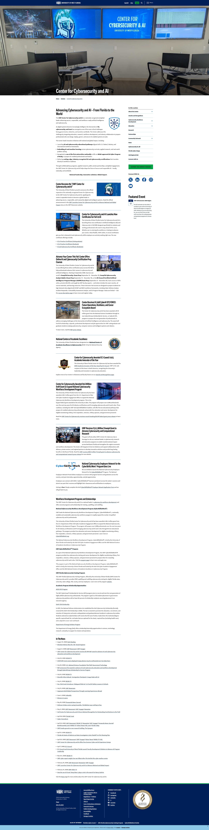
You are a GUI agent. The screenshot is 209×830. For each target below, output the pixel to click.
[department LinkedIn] (137, 180)
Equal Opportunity (89, 799)
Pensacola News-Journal (73, 702)
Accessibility (87, 811)
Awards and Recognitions (136, 115)
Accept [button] (118, 827)
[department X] (131, 180)
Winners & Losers (62, 698)
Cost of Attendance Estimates (92, 804)
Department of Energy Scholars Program (68, 624)
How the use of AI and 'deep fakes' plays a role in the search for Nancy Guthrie (80, 772)
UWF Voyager (81, 649)
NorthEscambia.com (63, 725)
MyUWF (126, 3)
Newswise (87, 709)
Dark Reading (72, 642)
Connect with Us (133, 159)
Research (131, 130)
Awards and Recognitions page (105, 374)
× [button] (207, 826)
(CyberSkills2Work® (100, 508)
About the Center (133, 111)
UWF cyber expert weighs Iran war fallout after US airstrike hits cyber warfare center (82, 758)
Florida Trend (70, 716)
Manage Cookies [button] (126, 827)
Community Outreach (135, 138)
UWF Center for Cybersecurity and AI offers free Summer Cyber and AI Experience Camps (84, 742)
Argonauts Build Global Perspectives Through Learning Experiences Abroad (79, 691)
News (130, 142)
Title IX (86, 801)
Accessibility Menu (89, 790)
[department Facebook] (144, 180)
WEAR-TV (69, 658)
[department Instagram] (151, 180)
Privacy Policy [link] (110, 827)
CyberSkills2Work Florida (132, 822)
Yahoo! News (80, 725)
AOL (101, 739)
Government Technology (99, 665)
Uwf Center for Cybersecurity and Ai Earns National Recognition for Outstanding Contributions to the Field (88, 712)
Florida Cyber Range (134, 151)
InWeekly (68, 695)
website (109, 581)
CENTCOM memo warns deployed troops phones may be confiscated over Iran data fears (83, 661)
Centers (63, 98)
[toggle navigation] (152, 111)
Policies (94, 796)
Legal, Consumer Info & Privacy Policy (90, 793)
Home (57, 98)
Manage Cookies (88, 816)
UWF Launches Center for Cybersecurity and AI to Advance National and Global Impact (83, 765)
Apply (137, 3)
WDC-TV (74, 769)
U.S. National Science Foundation (76, 665)
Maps (57, 802)
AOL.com (88, 725)
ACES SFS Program (62, 589)
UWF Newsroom (71, 649)
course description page (65, 293)
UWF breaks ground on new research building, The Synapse (74, 728)
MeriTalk (89, 665)
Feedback (86, 813)
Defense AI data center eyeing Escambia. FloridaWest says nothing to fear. (79, 705)
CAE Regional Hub (133, 155)
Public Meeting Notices (90, 809)
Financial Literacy (89, 806)
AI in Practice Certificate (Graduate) (68, 244)
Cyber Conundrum (62, 719)
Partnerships (132, 134)
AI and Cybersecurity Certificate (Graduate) (70, 247)
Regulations (87, 796)
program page (85, 560)
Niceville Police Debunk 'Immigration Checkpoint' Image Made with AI (78, 677)
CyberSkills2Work (97, 472)
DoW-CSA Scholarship (62, 604)
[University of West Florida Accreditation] (142, 799)
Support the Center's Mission (141, 167)
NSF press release (75, 330)
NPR (70, 769)
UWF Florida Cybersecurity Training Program (70, 573)
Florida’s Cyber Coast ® (89, 822)
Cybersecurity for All (134, 146)
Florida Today (95, 725)
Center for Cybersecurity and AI (74, 98)
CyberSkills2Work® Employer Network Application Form (97, 487)
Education (131, 126)
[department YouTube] (131, 186)
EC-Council (68, 746)
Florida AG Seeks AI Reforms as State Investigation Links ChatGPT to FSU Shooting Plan (83, 735)
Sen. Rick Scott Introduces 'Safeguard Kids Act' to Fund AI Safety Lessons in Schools (82, 684)
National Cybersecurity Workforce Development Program (75, 508)
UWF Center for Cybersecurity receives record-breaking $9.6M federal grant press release (89, 416)
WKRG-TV (73, 725)
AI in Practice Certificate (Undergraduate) (69, 241)
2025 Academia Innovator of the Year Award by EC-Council (91, 366)
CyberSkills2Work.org (62, 536)
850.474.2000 (60, 805)
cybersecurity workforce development (105, 502)
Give (132, 3)
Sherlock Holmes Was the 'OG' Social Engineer (71, 644)
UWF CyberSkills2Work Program (67, 549)
